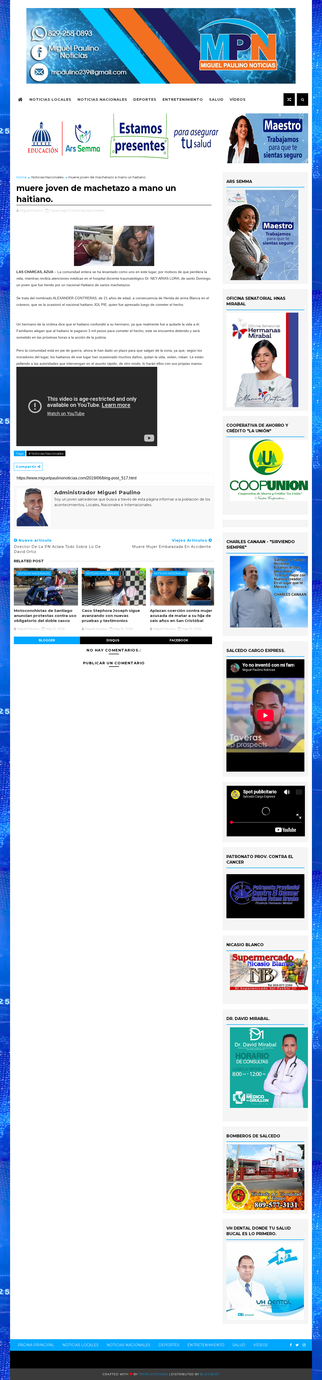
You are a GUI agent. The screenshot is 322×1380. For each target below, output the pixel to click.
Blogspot (209, 1374)
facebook (179, 640)
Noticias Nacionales (102, 99)
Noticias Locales (50, 99)
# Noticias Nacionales (45, 453)
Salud (216, 99)
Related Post (29, 561)
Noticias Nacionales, (88, 210)
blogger (47, 640)
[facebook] (291, 1345)
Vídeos (238, 99)
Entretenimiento (183, 99)
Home (21, 177)
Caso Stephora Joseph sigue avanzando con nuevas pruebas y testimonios (111, 615)
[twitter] (297, 1345)
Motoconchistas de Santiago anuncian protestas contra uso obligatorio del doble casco (45, 615)
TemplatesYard (153, 1374)
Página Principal (36, 1345)
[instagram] (304, 1345)
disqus (112, 640)
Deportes (144, 99)
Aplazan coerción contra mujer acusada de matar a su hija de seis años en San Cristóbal (181, 615)
